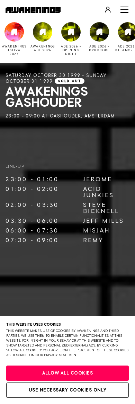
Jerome (97, 179)
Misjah (96, 231)
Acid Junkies (98, 192)
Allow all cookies (67, 373)
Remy (93, 240)
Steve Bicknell (101, 208)
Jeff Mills (103, 221)
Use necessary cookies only (68, 390)
